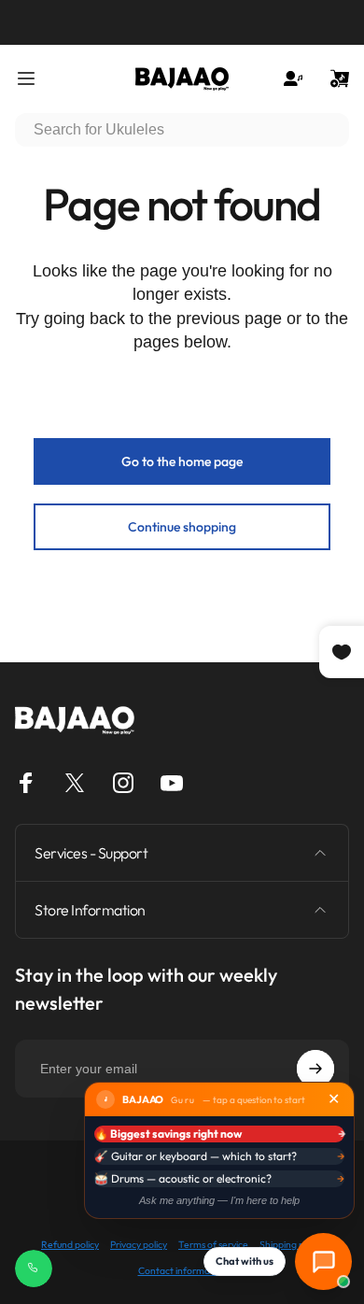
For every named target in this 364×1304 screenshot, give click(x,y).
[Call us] (33, 1268)
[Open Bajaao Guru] (323, 1261)
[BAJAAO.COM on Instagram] (123, 783)
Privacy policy (138, 1245)
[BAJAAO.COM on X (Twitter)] (74, 783)
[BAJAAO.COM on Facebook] (26, 783)
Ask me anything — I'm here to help (219, 1200)
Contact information (182, 1271)
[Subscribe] (315, 1068)
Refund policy (70, 1245)
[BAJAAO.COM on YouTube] (172, 783)
